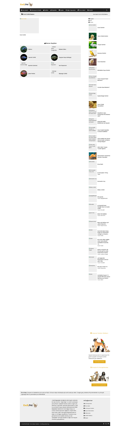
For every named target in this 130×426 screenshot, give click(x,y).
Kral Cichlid (23, 35)
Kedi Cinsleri (55, 412)
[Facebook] (104, 424)
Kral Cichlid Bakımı (28, 14)
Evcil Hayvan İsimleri (89, 408)
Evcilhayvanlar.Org (44, 424)
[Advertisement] (99, 306)
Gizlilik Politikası (88, 415)
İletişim (86, 418)
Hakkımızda (87, 413)
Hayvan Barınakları (89, 410)
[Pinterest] (108, 424)
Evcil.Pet (24, 424)
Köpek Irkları (73, 410)
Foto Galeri (87, 406)
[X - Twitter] (106, 424)
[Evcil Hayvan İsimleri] (99, 344)
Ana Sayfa (95, 14)
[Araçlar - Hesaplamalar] (99, 375)
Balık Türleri (61, 412)
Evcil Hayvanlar (56, 400)
